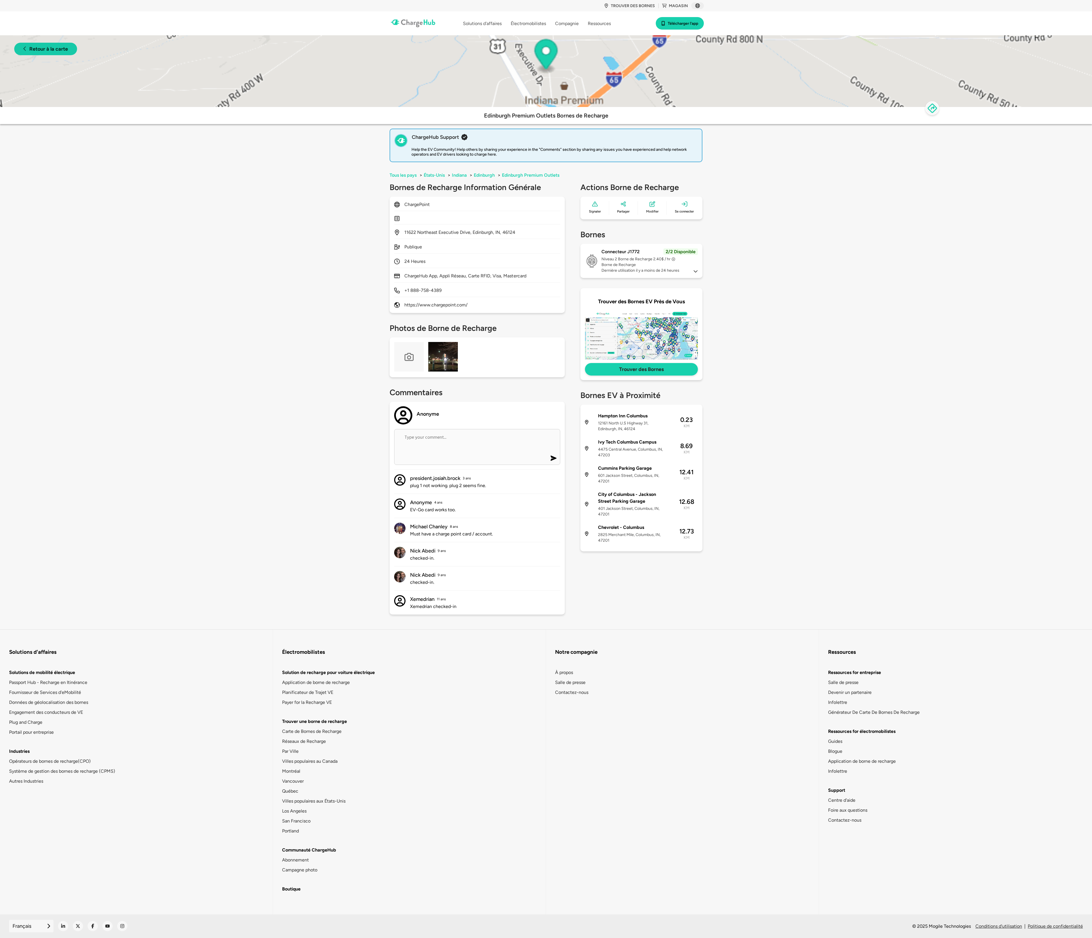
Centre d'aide (841, 800)
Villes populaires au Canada (310, 761)
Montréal (291, 771)
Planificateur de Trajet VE (307, 692)
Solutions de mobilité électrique (42, 672)
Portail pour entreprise (31, 732)
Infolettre (837, 702)
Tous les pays (403, 175)
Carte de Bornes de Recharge (312, 731)
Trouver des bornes (633, 5)
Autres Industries (26, 781)
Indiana (459, 175)
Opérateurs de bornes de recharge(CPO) (50, 761)
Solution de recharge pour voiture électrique (328, 672)
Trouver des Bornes (641, 369)
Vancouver (293, 781)
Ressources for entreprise (854, 672)
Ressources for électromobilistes (861, 731)
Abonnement (295, 860)
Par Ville (290, 751)
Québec (290, 791)
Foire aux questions (847, 810)
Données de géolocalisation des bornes (48, 702)
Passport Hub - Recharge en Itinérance (48, 682)
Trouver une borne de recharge (314, 721)
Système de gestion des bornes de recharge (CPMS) (62, 771)
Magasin (678, 5)
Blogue (835, 751)
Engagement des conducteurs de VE (46, 712)
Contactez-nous (571, 692)
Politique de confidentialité (1055, 926)
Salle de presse (570, 682)
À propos (564, 672)
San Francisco (296, 821)
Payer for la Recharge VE (307, 702)
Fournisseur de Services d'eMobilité (45, 692)
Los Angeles (294, 811)
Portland (290, 831)
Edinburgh (484, 175)
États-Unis (434, 175)
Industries (19, 751)
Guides (835, 741)
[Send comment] (554, 458)
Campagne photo (299, 870)
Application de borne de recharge (316, 682)
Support (836, 790)
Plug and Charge (25, 722)
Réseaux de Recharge (304, 741)
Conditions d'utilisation (998, 926)
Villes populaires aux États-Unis (314, 801)
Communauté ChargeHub (309, 850)
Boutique (291, 889)
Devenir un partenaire (850, 692)
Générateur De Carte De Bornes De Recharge (874, 712)
